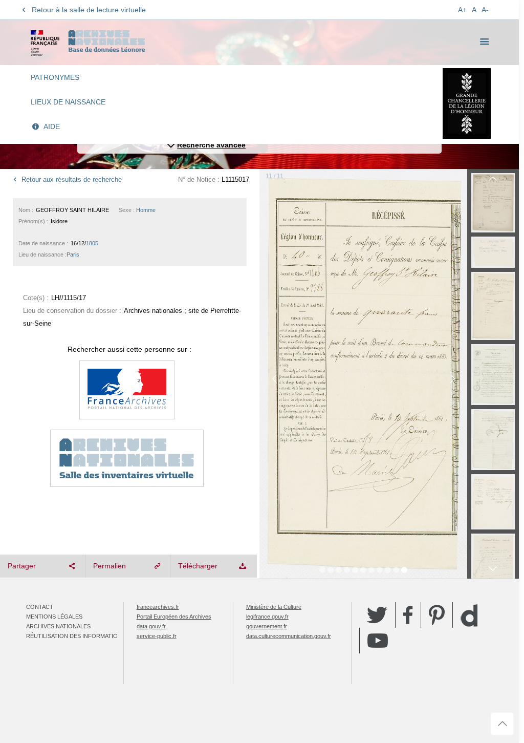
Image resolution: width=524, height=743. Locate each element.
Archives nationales (58, 626)
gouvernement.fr (266, 626)
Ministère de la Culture (273, 607)
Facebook (408, 615)
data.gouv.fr (151, 626)
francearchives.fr (158, 607)
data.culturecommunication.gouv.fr (288, 636)
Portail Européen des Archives (174, 616)
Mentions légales (54, 616)
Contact (39, 607)
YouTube (377, 640)
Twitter (377, 615)
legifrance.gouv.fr (267, 616)
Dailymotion (469, 615)
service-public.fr (157, 636)
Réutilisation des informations (75, 636)
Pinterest (437, 615)
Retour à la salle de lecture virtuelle (89, 10)
